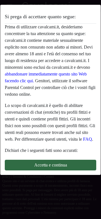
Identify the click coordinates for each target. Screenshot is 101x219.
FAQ (87, 139)
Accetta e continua (50, 165)
